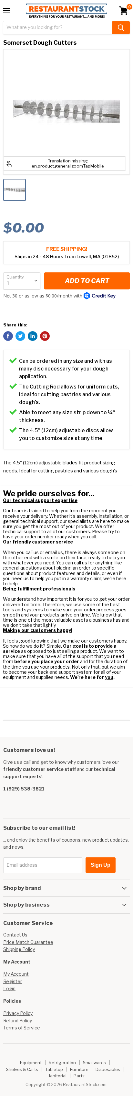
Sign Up (100, 865)
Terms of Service (21, 1027)
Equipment (31, 1062)
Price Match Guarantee (28, 942)
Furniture (79, 1069)
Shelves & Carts (22, 1069)
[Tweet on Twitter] (20, 336)
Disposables (108, 1069)
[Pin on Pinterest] (45, 336)
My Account (16, 974)
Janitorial (57, 1075)
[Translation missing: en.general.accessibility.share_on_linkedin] (32, 336)
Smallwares (94, 1062)
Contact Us (15, 934)
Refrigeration (62, 1062)
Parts (79, 1075)
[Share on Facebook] (8, 336)
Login (9, 988)
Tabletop (54, 1069)
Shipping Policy (19, 949)
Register (12, 981)
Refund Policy (17, 1020)
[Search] (121, 27)
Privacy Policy (18, 1013)
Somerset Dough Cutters (40, 42)
